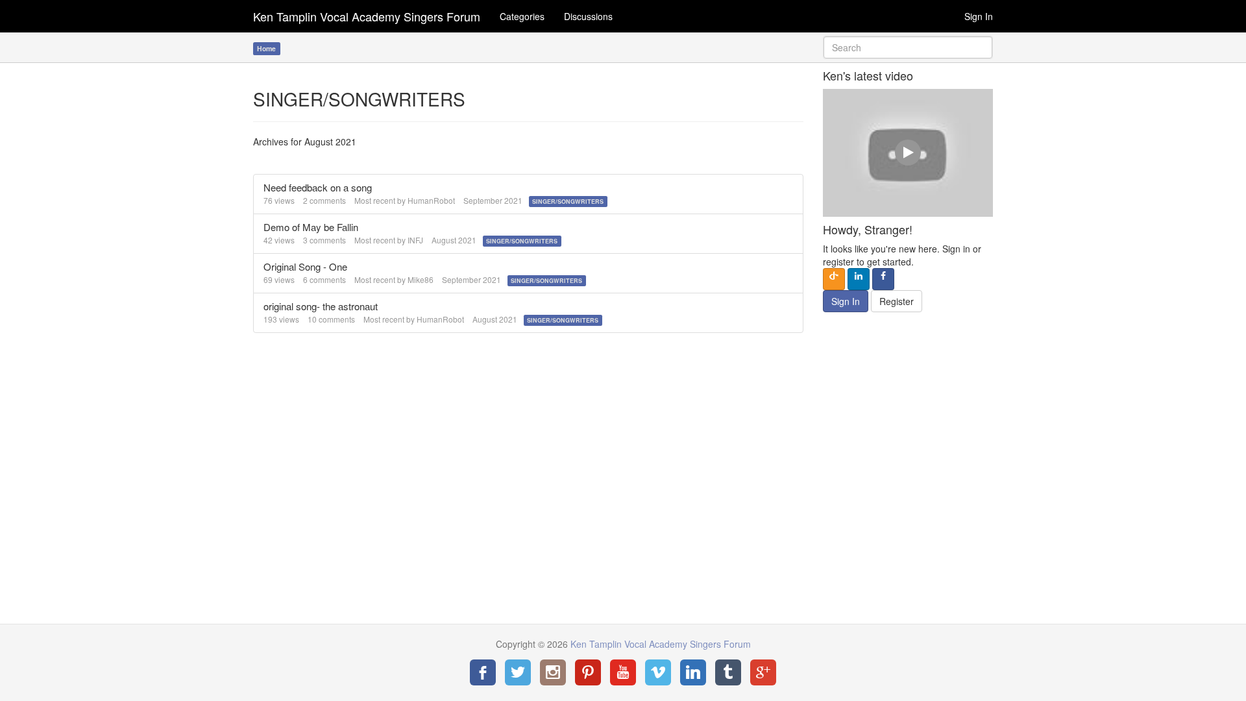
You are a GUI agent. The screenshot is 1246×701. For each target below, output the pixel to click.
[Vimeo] (658, 672)
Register (896, 301)
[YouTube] (623, 672)
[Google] (763, 672)
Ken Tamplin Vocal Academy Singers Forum (366, 16)
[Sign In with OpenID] (834, 279)
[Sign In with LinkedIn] (859, 279)
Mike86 (421, 279)
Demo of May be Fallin (310, 227)
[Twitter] (518, 672)
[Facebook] (483, 672)
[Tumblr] (728, 672)
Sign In (978, 16)
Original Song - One (305, 266)
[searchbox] (908, 47)
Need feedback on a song (317, 187)
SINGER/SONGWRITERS (568, 201)
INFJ (415, 239)
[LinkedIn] (693, 672)
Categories (522, 16)
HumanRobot (431, 200)
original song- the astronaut (320, 306)
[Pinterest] (588, 672)
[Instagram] (553, 672)
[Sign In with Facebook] (883, 279)
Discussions (588, 16)
